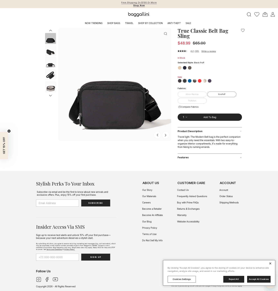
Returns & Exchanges (188, 208)
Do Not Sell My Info (152, 240)
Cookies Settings (182, 279)
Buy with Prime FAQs (188, 202)
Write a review (208, 51)
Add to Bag (210, 117)
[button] (256, 14)
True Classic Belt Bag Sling (203, 33)
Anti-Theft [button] (174, 23)
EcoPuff (221, 94)
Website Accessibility (188, 221)
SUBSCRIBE (95, 203)
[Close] (270, 263)
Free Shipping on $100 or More (139, 2)
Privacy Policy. (69, 249)
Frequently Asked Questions (192, 196)
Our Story (147, 190)
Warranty (182, 215)
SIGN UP (95, 257)
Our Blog (147, 221)
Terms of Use (149, 234)
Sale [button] (188, 23)
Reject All (234, 279)
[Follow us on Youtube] (55, 279)
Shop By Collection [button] (150, 23)
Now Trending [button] (93, 23)
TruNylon (192, 101)
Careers (146, 202)
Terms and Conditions (54, 249)
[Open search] (249, 14)
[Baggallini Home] (139, 14)
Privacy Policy (149, 227)
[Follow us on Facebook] (47, 279)
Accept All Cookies (259, 279)
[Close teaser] (9, 131)
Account (223, 190)
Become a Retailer (152, 208)
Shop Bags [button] (113, 23)
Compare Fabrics (190, 106)
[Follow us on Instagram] (38, 279)
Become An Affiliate (152, 215)
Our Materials (149, 196)
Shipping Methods (229, 202)
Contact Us (183, 190)
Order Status (226, 196)
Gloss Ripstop (192, 94)
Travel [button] (129, 23)
